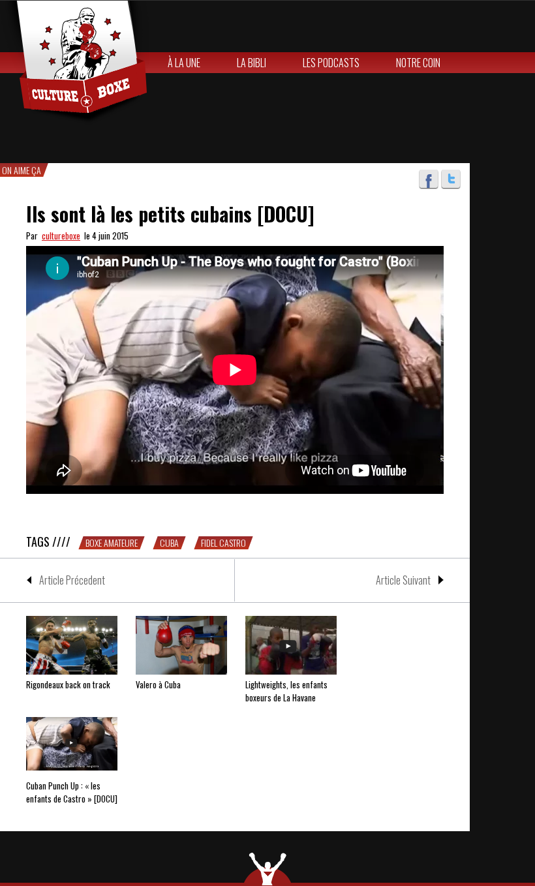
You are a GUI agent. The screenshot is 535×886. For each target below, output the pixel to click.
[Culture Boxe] (74, 62)
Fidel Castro (223, 542)
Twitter (451, 179)
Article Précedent (72, 580)
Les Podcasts (331, 62)
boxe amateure (111, 542)
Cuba (169, 542)
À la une (184, 62)
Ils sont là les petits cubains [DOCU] (170, 213)
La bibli (251, 62)
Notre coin (418, 62)
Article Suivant (403, 580)
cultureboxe (61, 235)
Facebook (428, 179)
